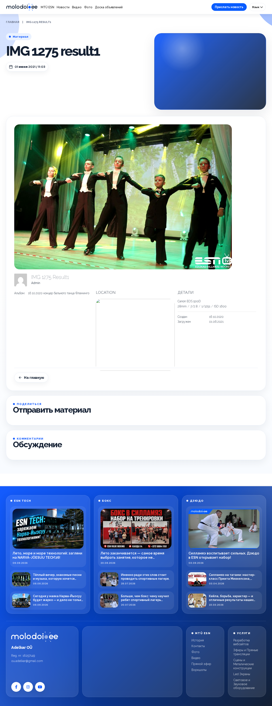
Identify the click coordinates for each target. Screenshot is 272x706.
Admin (35, 283)
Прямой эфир (201, 664)
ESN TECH (22, 500)
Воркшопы (199, 670)
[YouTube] (40, 687)
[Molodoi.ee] (34, 637)
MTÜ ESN (47, 7)
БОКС (106, 500)
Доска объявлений (109, 7)
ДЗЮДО (197, 500)
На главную (34, 378)
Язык (256, 7)
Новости (63, 7)
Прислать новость (229, 7)
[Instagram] (28, 687)
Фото (88, 7)
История (197, 640)
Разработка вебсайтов (241, 642)
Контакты (198, 646)
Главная (12, 22)
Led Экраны (241, 674)
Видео (77, 7)
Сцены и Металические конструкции (243, 664)
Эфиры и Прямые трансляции (245, 652)
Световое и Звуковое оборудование (244, 684)
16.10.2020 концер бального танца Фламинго (58, 293)
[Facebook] (16, 687)
